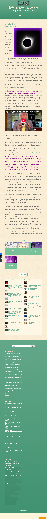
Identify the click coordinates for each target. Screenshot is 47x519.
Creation (18, 463)
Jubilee (11, 481)
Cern (13, 463)
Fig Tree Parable (8, 475)
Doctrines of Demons (9, 467)
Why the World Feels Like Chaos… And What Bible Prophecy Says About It (13, 444)
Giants (15, 475)
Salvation (16, 493)
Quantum (13, 489)
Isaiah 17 (7, 479)
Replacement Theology (9, 491)
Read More (7, 395)
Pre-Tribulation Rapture (10, 487)
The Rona (13, 502)
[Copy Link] (1, 261)
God (19, 475)
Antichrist (15, 461)
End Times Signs (8, 471)
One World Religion (9, 485)
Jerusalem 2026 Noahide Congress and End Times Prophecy (13, 408)
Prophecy (18, 487)
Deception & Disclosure (10, 440)
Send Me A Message (23, 510)
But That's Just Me (23, 7)
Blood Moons (8, 463)
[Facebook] (1, 254)
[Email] (1, 258)
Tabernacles (8, 500)
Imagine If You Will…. (9, 447)
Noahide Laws (8, 483)
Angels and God (8, 461)
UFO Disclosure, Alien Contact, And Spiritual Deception (12, 437)
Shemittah (7, 495)
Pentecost (16, 485)
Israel (12, 479)
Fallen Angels (16, 471)
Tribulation (8, 504)
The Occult (7, 502)
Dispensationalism (9, 465)
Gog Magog (8, 477)
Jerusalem (17, 479)
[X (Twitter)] (1, 256)
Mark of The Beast (18, 481)
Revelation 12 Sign (9, 493)
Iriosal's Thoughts (13, 26)
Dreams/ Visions (18, 467)
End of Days (8, 469)
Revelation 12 (32, 148)
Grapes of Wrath (35, 152)
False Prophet (8, 473)
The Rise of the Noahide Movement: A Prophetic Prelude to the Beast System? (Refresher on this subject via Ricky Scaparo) (13, 417)
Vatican (14, 504)
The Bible (14, 500)
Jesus (6, 481)
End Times (14, 469)
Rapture (18, 489)
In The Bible (14, 477)
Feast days (14, 473)
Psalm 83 (7, 489)
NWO (14, 483)
